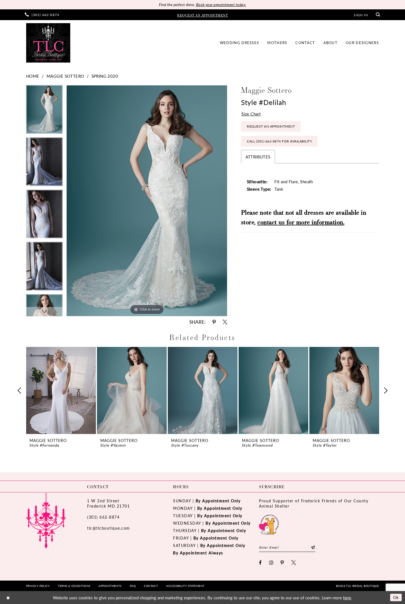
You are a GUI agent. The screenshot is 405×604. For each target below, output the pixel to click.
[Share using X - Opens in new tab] (225, 322)
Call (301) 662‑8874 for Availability (279, 141)
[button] (361, 15)
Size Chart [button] (251, 114)
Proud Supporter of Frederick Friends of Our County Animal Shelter (313, 503)
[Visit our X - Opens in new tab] (293, 562)
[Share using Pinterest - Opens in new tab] (214, 322)
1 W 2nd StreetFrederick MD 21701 (108, 503)
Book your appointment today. (221, 4)
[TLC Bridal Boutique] (48, 43)
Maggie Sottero (65, 76)
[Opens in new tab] (269, 524)
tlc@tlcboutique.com (108, 528)
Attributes (258, 157)
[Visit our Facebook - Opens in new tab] (260, 562)
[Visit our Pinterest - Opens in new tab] (282, 562)
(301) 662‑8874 (103, 517)
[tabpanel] (44, 111)
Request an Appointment (271, 126)
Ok (396, 597)
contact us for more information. (300, 222)
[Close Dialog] (8, 597)
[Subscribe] (312, 547)
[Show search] (378, 14)
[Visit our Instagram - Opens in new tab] (271, 562)
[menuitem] (42, 14)
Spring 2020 (104, 76)
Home (32, 76)
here (347, 597)
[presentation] (61, 390)
